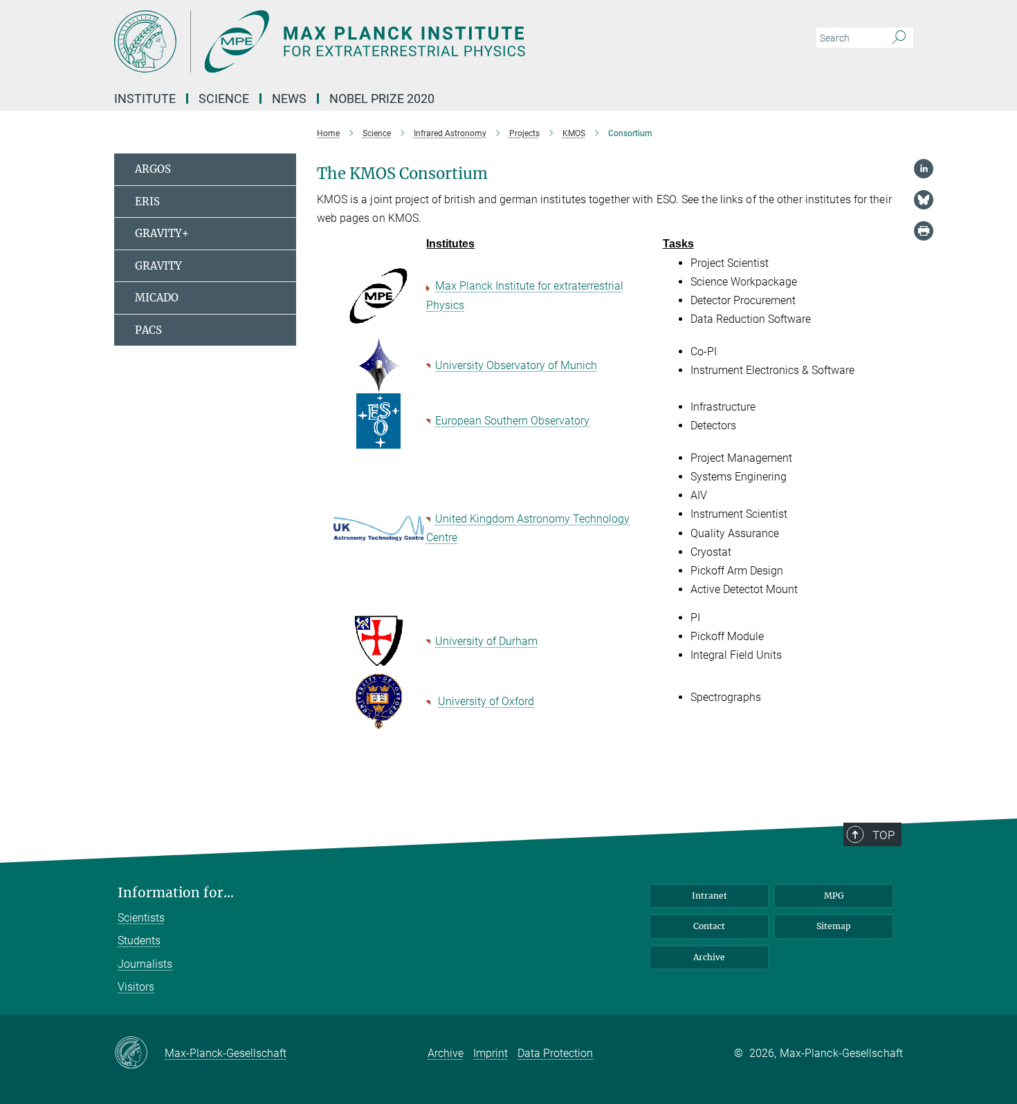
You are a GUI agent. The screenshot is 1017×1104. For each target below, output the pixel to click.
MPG (834, 895)
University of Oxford (486, 701)
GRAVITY (158, 265)
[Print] (923, 231)
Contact (709, 926)
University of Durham (486, 641)
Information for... (176, 893)
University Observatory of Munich (516, 365)
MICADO (156, 297)
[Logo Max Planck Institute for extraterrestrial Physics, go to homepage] (373, 41)
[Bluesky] (923, 199)
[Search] (899, 38)
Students (139, 940)
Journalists (145, 964)
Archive (709, 957)
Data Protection (555, 1053)
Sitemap (833, 926)
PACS (148, 330)
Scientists (141, 917)
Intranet (709, 895)
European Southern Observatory (512, 420)
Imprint (490, 1053)
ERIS (147, 201)
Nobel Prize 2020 (381, 98)
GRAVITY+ (162, 233)
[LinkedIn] (923, 168)
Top (883, 835)
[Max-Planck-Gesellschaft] (139, 1053)
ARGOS (153, 169)
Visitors (136, 986)
